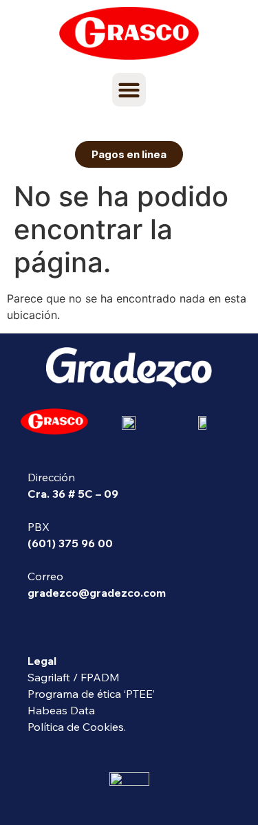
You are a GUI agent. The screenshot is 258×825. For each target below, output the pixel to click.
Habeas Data (61, 710)
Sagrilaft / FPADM (74, 677)
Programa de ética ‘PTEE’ (91, 694)
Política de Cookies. (77, 727)
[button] (129, 90)
